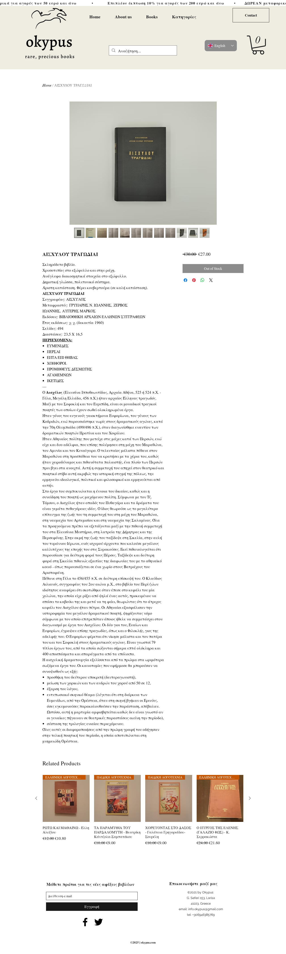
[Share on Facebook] (185, 280)
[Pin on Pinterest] (194, 280)
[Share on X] (211, 280)
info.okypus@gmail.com (205, 909)
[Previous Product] (36, 798)
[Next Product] (249, 798)
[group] (143, 812)
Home (46, 85)
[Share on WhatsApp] (202, 280)
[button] (258, 45)
